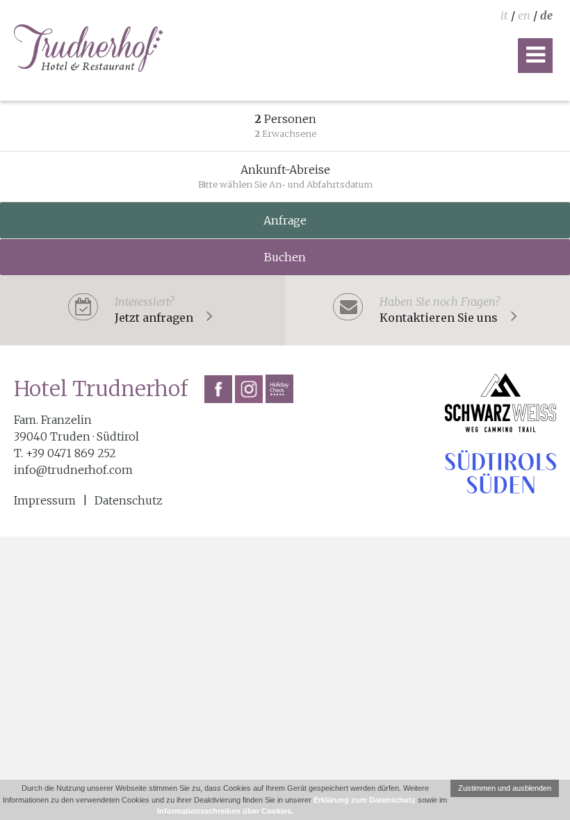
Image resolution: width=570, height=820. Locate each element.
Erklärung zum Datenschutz (365, 800)
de (546, 15)
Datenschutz (129, 500)
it (504, 15)
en (524, 15)
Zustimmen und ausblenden (504, 788)
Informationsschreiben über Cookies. (225, 811)
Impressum (45, 500)
